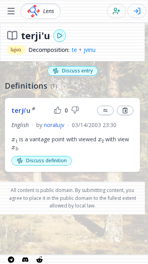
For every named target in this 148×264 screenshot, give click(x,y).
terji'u (23, 110)
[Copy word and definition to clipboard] (125, 110)
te (74, 49)
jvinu (90, 49)
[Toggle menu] (11, 11)
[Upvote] (57, 110)
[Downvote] (75, 110)
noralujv (54, 125)
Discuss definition (46, 160)
